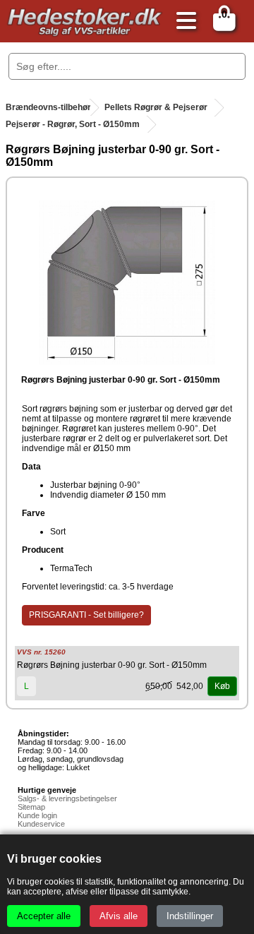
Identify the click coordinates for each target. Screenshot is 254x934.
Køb (222, 686)
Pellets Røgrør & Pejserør (155, 107)
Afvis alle (118, 916)
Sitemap (31, 807)
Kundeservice (41, 824)
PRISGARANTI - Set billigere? (86, 615)
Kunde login (37, 815)
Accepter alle (44, 916)
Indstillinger (190, 916)
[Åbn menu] (182, 21)
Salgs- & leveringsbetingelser (67, 798)
